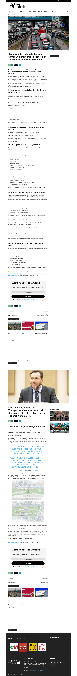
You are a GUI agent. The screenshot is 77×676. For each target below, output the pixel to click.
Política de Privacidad (30, 299)
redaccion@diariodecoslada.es (36, 670)
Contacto (67, 674)
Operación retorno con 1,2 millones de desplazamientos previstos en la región (14, 332)
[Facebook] (56, 1)
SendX (44, 300)
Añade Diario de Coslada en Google (15, 273)
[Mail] (60, 1)
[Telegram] (62, 1)
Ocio (15, 11)
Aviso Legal (23, 299)
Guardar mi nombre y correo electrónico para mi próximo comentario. (25, 360)
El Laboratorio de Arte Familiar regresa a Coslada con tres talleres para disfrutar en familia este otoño (41, 332)
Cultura (20, 11)
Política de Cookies (57, 674)
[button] (67, 11)
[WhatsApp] (66, 1)
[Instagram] (58, 1)
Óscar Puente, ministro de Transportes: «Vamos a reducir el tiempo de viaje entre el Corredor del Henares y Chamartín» (17, 314)
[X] (64, 1)
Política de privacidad (50, 674)
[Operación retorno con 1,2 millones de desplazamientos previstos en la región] (14, 326)
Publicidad (63, 674)
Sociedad (51, 11)
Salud (24, 11)
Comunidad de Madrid (37, 11)
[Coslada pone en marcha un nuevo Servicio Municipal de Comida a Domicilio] (28, 326)
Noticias (11, 11)
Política (45, 11)
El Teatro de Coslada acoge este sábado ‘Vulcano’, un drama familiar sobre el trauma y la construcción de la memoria (38, 314)
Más (55, 11)
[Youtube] (68, 1)
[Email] (17, 65)
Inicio (9, 14)
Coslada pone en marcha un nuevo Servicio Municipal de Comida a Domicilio (27, 332)
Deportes (29, 11)
